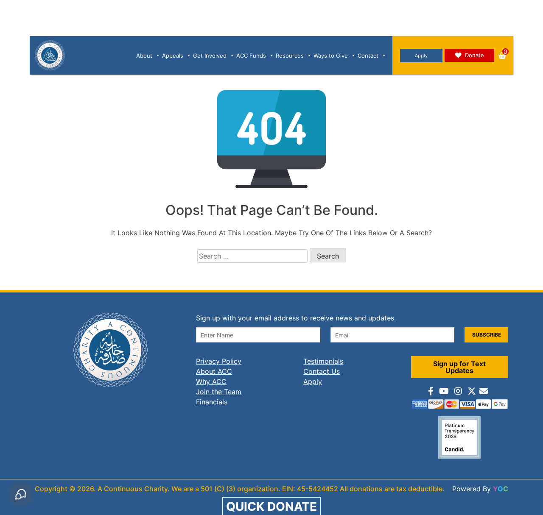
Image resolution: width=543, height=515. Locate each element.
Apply (421, 55)
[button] (502, 55)
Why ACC (211, 381)
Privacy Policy (218, 361)
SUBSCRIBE (486, 334)
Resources (290, 55)
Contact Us (321, 371)
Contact (368, 55)
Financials (211, 402)
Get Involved (210, 55)
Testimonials (323, 361)
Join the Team (218, 391)
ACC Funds (251, 55)
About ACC (214, 371)
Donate (474, 55)
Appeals (172, 55)
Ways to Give (330, 55)
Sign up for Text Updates (459, 367)
